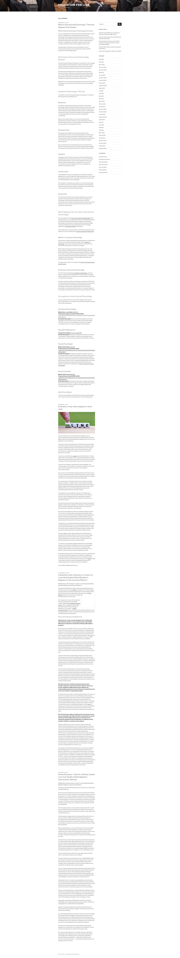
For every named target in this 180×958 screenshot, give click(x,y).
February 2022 (102, 135)
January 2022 (102, 138)
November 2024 (102, 69)
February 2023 (102, 104)
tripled (74, 590)
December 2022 (102, 109)
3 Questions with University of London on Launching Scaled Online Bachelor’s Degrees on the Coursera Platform (75, 577)
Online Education (103, 169)
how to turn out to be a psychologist (81, 218)
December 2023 (102, 77)
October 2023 (102, 83)
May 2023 (101, 96)
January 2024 (102, 75)
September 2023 (103, 85)
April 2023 (101, 98)
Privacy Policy (61, 954)
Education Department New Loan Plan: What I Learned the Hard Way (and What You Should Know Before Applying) (109, 43)
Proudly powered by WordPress (72, 954)
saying (74, 456)
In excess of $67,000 (76, 333)
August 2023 (102, 88)
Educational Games (103, 162)
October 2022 (102, 114)
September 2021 (103, 148)
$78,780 (72, 347)
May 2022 (101, 127)
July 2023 (101, 90)
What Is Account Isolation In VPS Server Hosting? (110, 51)
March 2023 (102, 101)
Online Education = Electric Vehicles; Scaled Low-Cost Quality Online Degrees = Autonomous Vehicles (76, 777)
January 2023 (102, 106)
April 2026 (101, 59)
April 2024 (101, 72)
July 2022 (101, 122)
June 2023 (101, 93)
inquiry (89, 558)
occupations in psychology (80, 273)
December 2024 (102, 67)
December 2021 (102, 140)
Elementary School (103, 164)
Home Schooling (102, 167)
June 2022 (101, 124)
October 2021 (102, 145)
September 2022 (103, 117)
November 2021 (102, 143)
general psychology (70, 226)
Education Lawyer (103, 156)
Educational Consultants (104, 159)
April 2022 (101, 130)
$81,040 (75, 312)
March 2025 (102, 64)
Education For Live (74, 4)
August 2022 (102, 119)
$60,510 (73, 374)
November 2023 (102, 80)
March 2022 (101, 132)
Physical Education (103, 172)
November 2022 (102, 111)
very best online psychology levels (85, 231)
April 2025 (101, 62)
